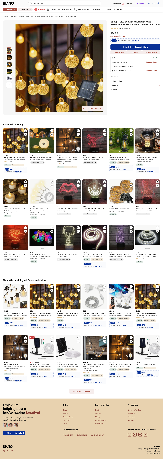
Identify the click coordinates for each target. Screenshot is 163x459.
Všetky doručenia (151, 62)
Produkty (68, 435)
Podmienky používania (152, 451)
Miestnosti (25, 9)
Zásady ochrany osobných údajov (148, 449)
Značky (97, 410)
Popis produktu (116, 81)
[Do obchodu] (59, 67)
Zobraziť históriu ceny (117, 36)
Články (97, 417)
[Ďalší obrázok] (26, 140)
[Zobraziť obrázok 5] (9, 78)
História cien (115, 77)
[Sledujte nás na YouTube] (140, 434)
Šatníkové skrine (83, 9)
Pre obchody (133, 405)
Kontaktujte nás (68, 417)
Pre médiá (66, 420)
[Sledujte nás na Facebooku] (135, 434)
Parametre (114, 85)
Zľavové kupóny (118, 4)
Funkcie (65, 424)
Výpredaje (41, 9)
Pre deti (53, 9)
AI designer (140, 3)
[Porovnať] (25, 134)
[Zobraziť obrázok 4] (9, 71)
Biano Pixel (131, 413)
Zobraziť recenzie (151, 70)
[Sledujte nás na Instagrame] (129, 434)
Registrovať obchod (134, 410)
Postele (97, 9)
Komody (108, 9)
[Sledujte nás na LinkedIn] (145, 434)
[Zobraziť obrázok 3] (9, 64)
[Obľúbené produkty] (153, 3)
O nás (65, 410)
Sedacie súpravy (66, 9)
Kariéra (65, 413)
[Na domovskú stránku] (10, 3)
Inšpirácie (129, 3)
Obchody (98, 413)
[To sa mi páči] (25, 130)
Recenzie (113, 89)
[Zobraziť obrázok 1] (9, 50)
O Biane (66, 405)
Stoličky (119, 9)
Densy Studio (99, 424)
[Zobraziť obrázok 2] (9, 57)
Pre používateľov (102, 405)
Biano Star (131, 417)
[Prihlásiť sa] (158, 3)
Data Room (131, 420)
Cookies (157, 446)
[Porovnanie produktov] (149, 3)
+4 (9, 85)
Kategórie (10, 9)
